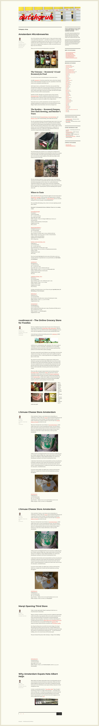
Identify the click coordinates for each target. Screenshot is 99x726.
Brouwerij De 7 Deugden (36, 197)
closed (67, 79)
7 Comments (21, 424)
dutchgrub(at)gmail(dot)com (70, 145)
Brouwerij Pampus (44, 117)
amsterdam (21, 332)
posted (46, 417)
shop (23, 46)
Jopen (35, 198)
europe (67, 85)
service (67, 103)
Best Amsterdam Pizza (69, 53)
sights (67, 105)
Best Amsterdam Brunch (70, 56)
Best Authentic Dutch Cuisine (70, 55)
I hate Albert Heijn (49, 689)
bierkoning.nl (34, 293)
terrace (67, 108)
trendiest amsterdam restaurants (71, 109)
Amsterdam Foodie (69, 119)
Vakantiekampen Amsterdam (70, 136)
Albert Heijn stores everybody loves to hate (52, 620)
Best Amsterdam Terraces (70, 54)
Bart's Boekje (68, 121)
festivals (67, 86)
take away (67, 107)
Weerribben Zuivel (34, 372)
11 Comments (21, 335)
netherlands (68, 95)
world (67, 111)
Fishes (46, 372)
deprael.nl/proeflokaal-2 (36, 227)
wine (66, 110)
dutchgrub (20, 41)
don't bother (68, 82)
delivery (24, 332)
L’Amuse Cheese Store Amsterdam (37, 509)
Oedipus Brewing (50, 198)
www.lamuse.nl (34, 494)
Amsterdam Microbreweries (34, 34)
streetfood (67, 106)
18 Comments (21, 47)
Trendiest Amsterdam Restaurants (71, 57)
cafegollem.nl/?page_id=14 (36, 276)
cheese (24, 421)
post (44, 696)
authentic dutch (68, 67)
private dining (68, 97)
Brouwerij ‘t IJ (37, 80)
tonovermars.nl (34, 303)
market (20, 333)
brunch (67, 73)
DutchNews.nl (68, 134)
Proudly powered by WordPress (28, 721)
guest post (67, 90)
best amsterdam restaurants (70, 71)
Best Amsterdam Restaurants (70, 52)
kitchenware (68, 91)
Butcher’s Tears (34, 118)
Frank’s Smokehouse (54, 374)
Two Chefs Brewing (52, 117)
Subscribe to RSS (68, 144)
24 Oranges (68, 129)
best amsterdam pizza (69, 70)
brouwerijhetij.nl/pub (35, 211)
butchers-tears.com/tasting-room (38, 241)
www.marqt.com (34, 658)
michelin (67, 94)
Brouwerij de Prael (34, 96)
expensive (54, 621)
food (26, 332)
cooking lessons (68, 80)
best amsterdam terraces (70, 72)
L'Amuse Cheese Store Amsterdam (37, 412)
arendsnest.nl (34, 262)
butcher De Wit (37, 376)
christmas (67, 78)
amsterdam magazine (69, 66)
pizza (66, 96)
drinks (24, 45)
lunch (67, 92)
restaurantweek (68, 100)
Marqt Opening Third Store (33, 606)
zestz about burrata (53, 424)
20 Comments (21, 687)
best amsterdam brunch (70, 69)
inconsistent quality (56, 623)
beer (21, 45)
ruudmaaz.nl (54, 334)
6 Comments (21, 521)
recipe (67, 98)
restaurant (67, 99)
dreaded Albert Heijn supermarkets (49, 328)
